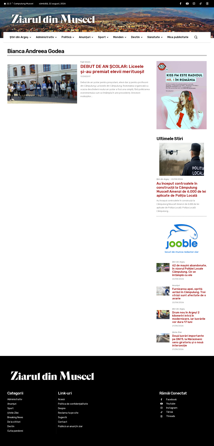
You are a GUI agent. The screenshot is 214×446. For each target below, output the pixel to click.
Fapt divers (85, 62)
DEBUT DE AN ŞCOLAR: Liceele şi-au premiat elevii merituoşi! (112, 69)
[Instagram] (194, 3)
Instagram (171, 407)
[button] (196, 37)
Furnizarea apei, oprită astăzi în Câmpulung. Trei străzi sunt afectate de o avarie (189, 293)
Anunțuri (176, 286)
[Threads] (207, 3)
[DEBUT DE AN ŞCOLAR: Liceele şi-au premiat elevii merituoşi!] (42, 84)
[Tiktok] (200, 3)
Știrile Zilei (177, 332)
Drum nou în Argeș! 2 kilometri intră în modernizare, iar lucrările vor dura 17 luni (188, 317)
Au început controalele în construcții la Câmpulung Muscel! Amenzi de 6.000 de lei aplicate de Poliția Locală (181, 189)
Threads (170, 416)
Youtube (170, 403)
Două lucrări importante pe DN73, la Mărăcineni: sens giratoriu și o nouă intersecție (188, 340)
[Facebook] (180, 3)
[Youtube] (187, 3)
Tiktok (169, 412)
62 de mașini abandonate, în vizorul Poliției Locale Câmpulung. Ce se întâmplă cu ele (189, 270)
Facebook (171, 399)
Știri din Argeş (162, 179)
